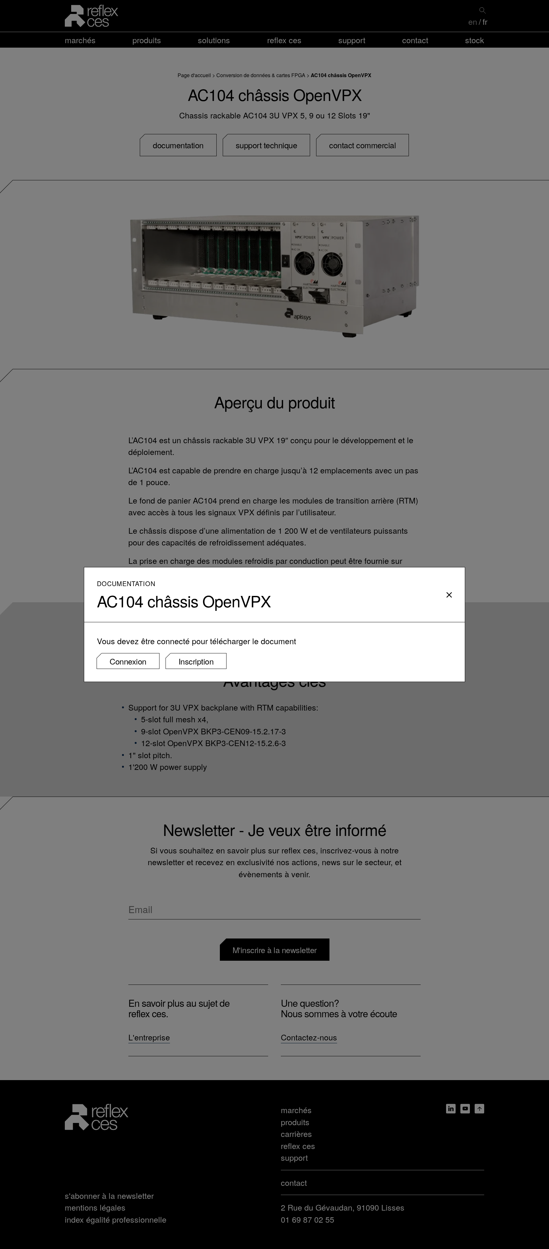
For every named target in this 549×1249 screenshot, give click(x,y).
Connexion (128, 661)
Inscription (196, 661)
